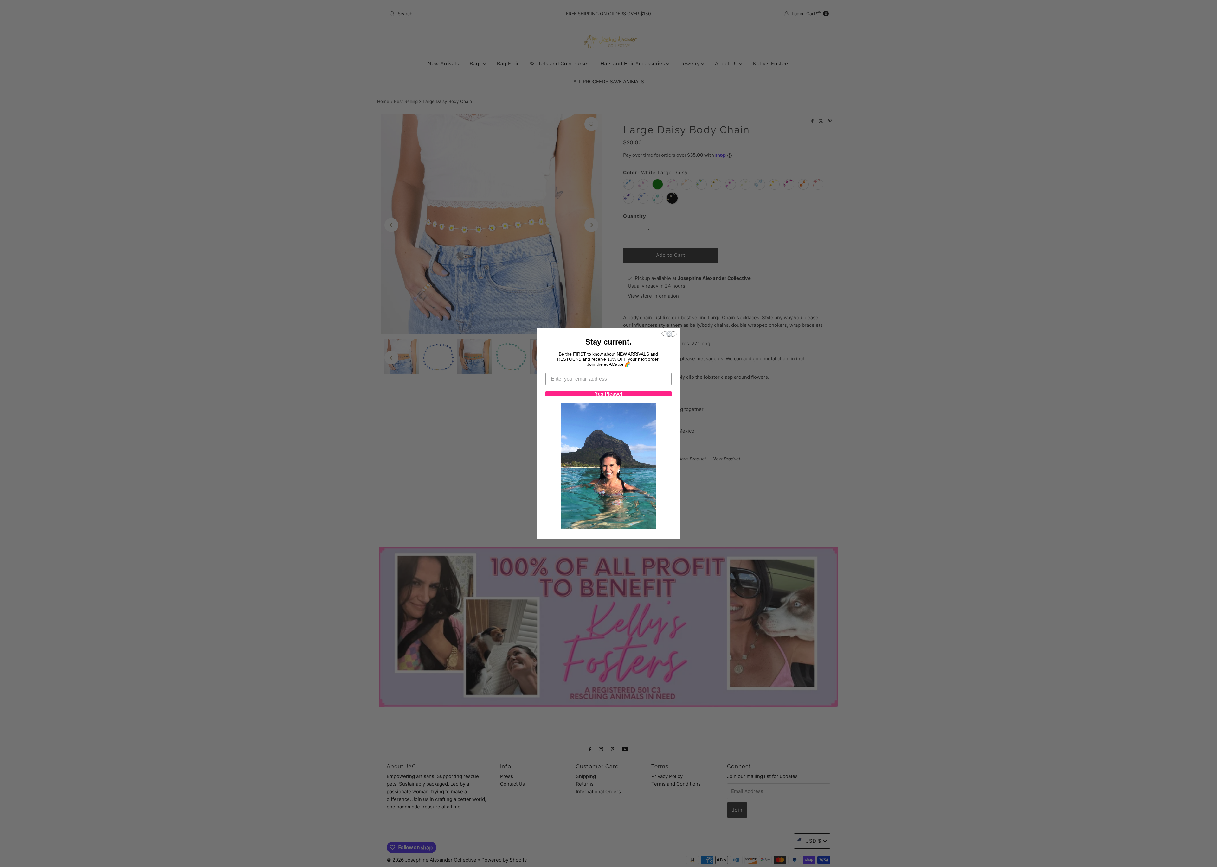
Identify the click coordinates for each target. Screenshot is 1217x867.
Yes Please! (608, 393)
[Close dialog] (669, 334)
